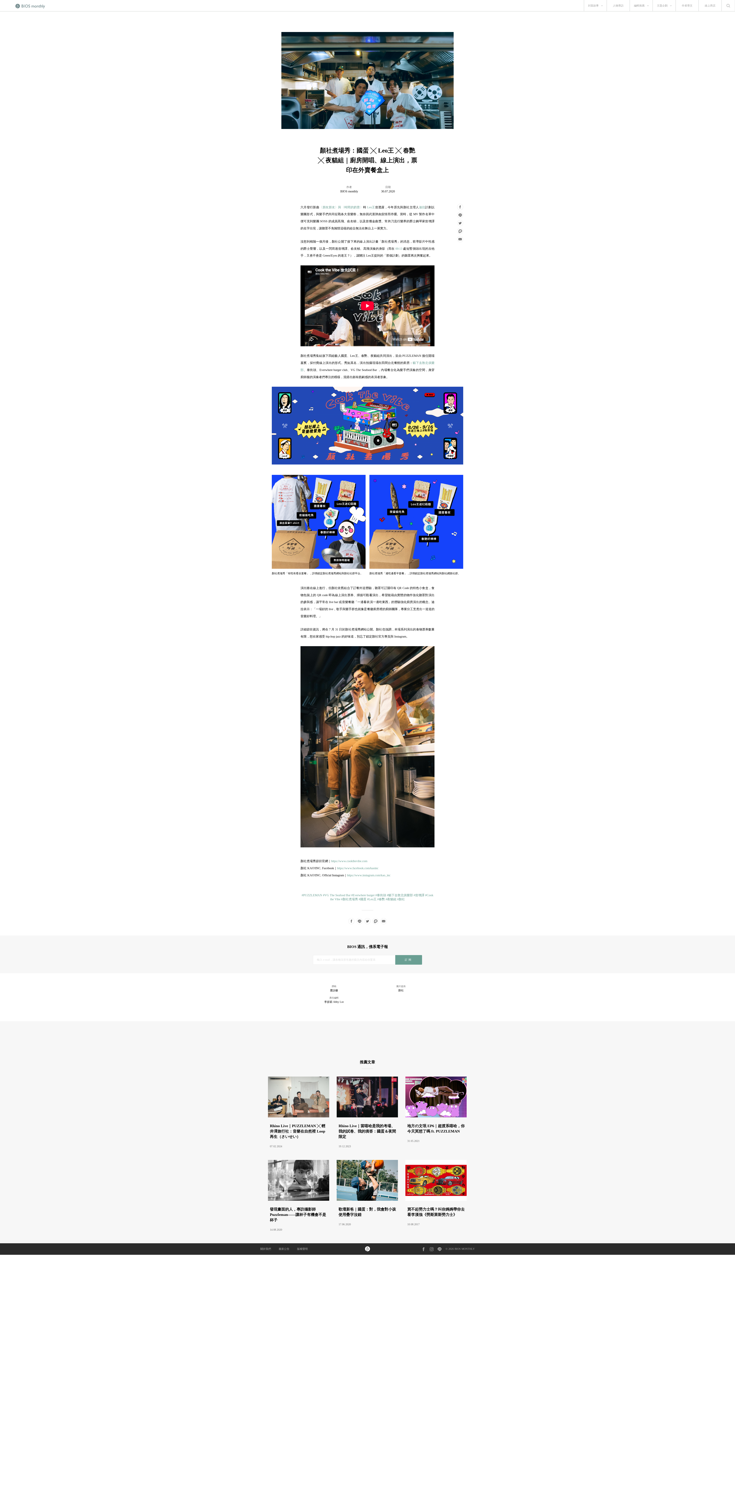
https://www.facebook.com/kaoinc (357, 868)
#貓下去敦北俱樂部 (400, 895)
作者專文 (687, 5)
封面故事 (593, 5)
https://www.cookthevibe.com (349, 861)
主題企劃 (662, 5)
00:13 (398, 248)
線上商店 (710, 5)
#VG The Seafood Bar (336, 895)
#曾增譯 (419, 895)
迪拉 (422, 207)
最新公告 (284, 1248)
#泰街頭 (380, 895)
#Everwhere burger (363, 895)
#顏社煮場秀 (349, 899)
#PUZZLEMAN (312, 895)
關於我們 (265, 1248)
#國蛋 (362, 899)
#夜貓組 (391, 899)
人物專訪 (618, 5)
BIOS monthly (349, 191)
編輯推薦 (639, 5)
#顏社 (401, 899)
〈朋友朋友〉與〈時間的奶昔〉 (341, 207)
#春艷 (381, 899)
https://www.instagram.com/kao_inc (368, 875)
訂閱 (408, 959)
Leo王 (371, 207)
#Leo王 (371, 899)
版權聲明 (302, 1248)
